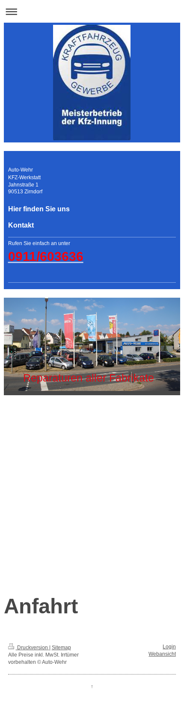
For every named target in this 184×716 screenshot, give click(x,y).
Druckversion (32, 648)
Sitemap (61, 648)
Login (169, 647)
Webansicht (162, 654)
